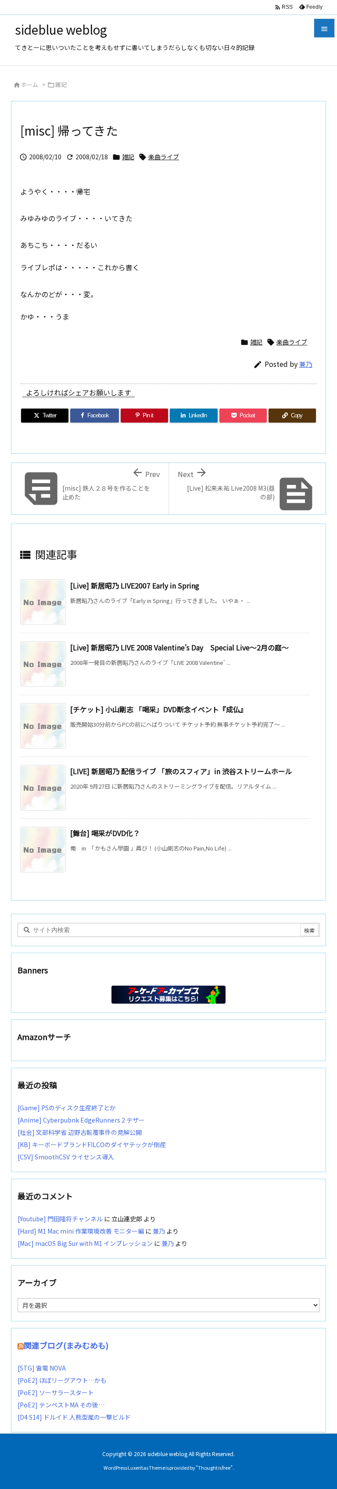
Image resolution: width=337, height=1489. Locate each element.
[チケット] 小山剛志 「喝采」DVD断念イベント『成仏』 (158, 709)
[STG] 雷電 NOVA (42, 1367)
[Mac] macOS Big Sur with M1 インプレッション (85, 1243)
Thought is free (214, 1467)
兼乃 (305, 364)
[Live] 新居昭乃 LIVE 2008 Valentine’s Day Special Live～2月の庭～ (179, 647)
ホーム (29, 84)
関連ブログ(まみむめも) (66, 1345)
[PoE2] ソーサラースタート (56, 1392)
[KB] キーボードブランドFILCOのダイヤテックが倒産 (92, 1144)
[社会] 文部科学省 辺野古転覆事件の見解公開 (80, 1132)
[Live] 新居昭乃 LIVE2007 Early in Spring (134, 585)
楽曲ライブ (163, 156)
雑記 (61, 84)
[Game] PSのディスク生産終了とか (67, 1107)
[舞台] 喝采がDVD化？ (105, 833)
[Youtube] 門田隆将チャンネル (60, 1218)
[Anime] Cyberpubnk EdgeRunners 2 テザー (81, 1120)
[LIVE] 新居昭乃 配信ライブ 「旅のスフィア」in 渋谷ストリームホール (181, 771)
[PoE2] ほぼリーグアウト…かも (62, 1380)
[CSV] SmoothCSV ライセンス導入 (66, 1156)
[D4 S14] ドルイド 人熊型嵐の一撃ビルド (74, 1417)
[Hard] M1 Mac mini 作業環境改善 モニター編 (81, 1231)
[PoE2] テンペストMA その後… (61, 1404)
